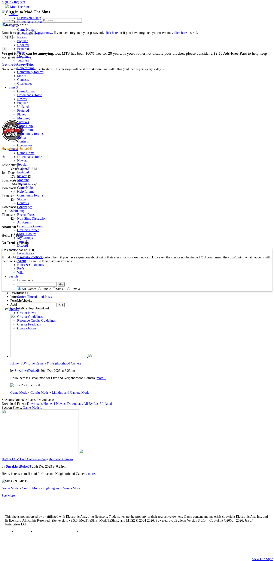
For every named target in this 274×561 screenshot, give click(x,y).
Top (8, 531)
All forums (24, 222)
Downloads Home (29, 33)
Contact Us (22, 531)
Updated (23, 45)
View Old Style (262, 559)
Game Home (25, 29)
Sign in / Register (13, 2)
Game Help (25, 64)
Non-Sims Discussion (31, 218)
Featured (23, 49)
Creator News (26, 313)
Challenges (24, 83)
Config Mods (39, 392)
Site (11, 249)
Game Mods (18, 392)
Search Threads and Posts (34, 296)
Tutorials (23, 60)
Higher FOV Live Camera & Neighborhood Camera (45, 363)
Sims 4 (13, 149)
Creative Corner (28, 230)
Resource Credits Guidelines (36, 320)
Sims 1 (13, 14)
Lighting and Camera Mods (70, 392)
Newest (22, 37)
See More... (9, 495)
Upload (14, 309)
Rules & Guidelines (30, 265)
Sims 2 (13, 25)
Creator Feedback (29, 324)
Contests (23, 79)
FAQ (20, 268)
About (21, 261)
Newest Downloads (69, 403)
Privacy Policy (43, 531)
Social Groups (26, 234)
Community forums (30, 72)
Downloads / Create (30, 22)
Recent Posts (25, 214)
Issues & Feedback (30, 257)
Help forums (25, 68)
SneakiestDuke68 (27, 370)
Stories (21, 76)
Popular (22, 41)
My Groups (25, 238)
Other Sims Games (30, 226)
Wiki (20, 272)
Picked (21, 52)
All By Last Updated (97, 403)
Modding (23, 56)
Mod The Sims (20, 7)
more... (101, 378)
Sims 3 (13, 87)
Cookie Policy (66, 531)
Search (13, 276)
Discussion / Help (29, 18)
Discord (22, 245)
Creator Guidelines (30, 316)
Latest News (25, 253)
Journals (22, 241)
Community (17, 211)
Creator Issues (26, 328)
